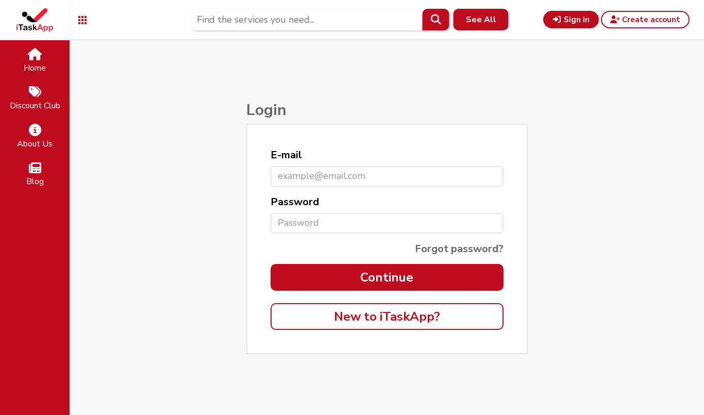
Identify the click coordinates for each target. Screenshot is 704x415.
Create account (650, 19)
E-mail (286, 155)
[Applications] (82, 19)
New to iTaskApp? (387, 316)
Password (295, 202)
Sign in (576, 19)
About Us (35, 144)
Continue (386, 277)
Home (35, 68)
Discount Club (35, 105)
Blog (35, 181)
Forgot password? (459, 249)
